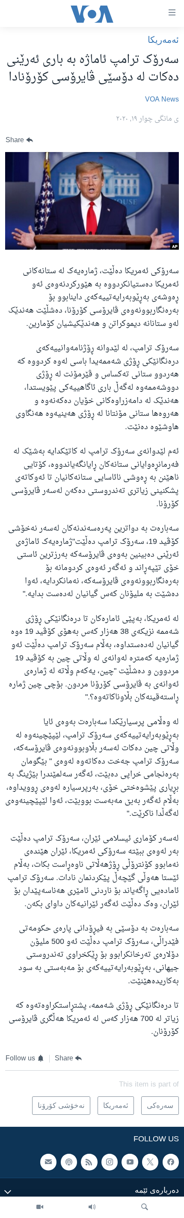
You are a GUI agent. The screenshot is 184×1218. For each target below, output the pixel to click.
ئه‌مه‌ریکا (163, 40)
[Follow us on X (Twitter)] (150, 1162)
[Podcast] (69, 1162)
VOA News (162, 99)
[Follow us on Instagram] (109, 1162)
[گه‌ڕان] (144, 1207)
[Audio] (92, 1207)
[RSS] (89, 1162)
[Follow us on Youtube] (130, 1162)
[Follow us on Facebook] (171, 1162)
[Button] (19, 140)
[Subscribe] (48, 1162)
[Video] (40, 1207)
